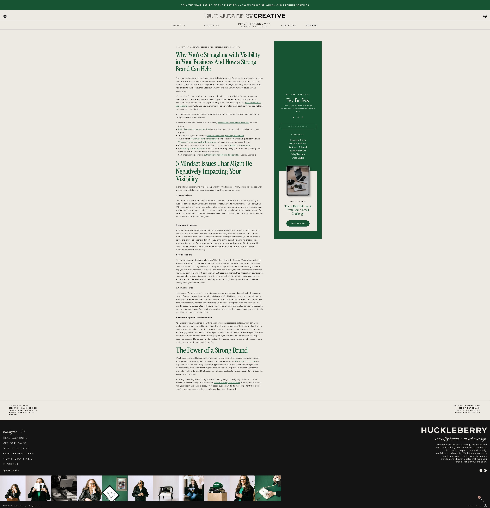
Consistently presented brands (191, 148)
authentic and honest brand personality (221, 155)
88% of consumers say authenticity (194, 129)
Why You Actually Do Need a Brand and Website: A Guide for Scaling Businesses (467, 409)
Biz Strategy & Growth (188, 47)
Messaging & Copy (231, 47)
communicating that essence (227, 383)
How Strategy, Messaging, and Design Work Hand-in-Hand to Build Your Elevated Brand (23, 410)
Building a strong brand (245, 361)
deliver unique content (240, 145)
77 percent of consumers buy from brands (197, 142)
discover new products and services (233, 123)
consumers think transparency (203, 139)
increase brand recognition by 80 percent (225, 135)
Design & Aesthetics (211, 47)
